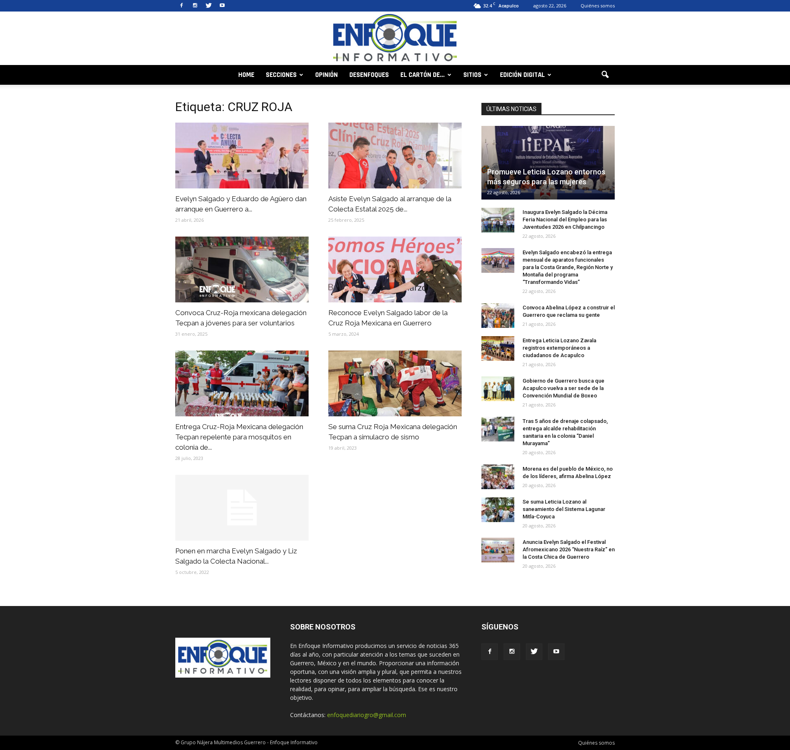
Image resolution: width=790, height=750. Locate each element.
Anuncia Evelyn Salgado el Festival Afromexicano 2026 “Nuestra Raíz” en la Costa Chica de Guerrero (569, 549)
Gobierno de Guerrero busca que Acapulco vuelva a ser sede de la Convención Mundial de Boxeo (563, 388)
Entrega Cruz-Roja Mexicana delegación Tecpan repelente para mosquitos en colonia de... (239, 437)
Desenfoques (369, 74)
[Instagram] (195, 6)
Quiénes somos (598, 5)
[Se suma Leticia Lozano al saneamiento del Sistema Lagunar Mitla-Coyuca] (497, 509)
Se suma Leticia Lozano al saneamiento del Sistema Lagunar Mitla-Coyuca (564, 509)
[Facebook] (181, 6)
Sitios (472, 74)
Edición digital (522, 74)
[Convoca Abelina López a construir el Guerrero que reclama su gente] (497, 315)
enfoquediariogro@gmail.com (366, 715)
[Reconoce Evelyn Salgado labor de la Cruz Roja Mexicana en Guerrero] (395, 269)
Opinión (326, 74)
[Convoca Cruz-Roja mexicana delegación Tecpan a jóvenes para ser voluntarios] (242, 269)
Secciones (281, 74)
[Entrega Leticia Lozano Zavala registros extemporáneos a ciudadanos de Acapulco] (497, 348)
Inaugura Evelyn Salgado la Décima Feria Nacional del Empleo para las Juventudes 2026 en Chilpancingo (565, 219)
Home (246, 74)
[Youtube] (222, 6)
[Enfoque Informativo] (395, 39)
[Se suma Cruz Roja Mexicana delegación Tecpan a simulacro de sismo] (395, 383)
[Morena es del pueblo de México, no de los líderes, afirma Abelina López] (497, 476)
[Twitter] (208, 6)
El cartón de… (422, 74)
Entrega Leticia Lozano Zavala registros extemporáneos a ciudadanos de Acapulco (559, 347)
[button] (605, 75)
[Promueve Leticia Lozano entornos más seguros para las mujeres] (548, 163)
